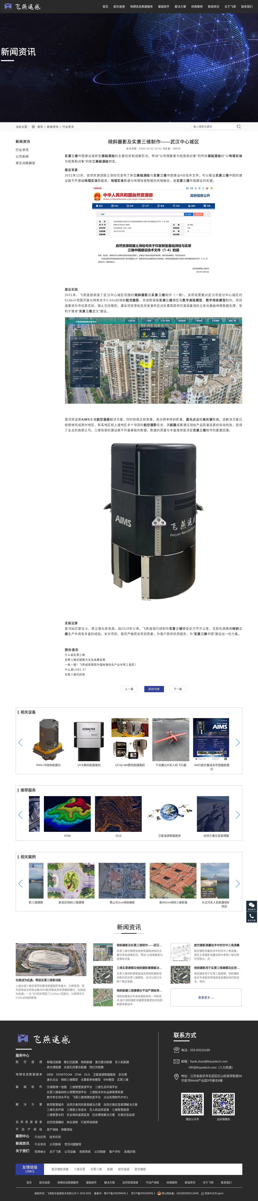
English (219, 1193)
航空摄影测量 (60, 1169)
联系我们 (247, 6)
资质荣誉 (85, 1151)
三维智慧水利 (55, 1114)
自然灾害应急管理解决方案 (205, 835)
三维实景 (79, 1169)
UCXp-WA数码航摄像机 (129, 765)
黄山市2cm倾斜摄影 (103, 902)
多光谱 (122, 1074)
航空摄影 (140, 1169)
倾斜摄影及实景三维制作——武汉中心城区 (140, 945)
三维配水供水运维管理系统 (106, 1092)
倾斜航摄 (86, 1062)
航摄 (110, 1169)
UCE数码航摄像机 (88, 765)
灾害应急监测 (126, 1114)
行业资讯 (68, 126)
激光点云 (52, 1079)
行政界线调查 (89, 1122)
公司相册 (100, 1151)
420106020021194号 (187, 1193)
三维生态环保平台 (106, 1087)
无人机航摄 (122, 1062)
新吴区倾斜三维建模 (52, 902)
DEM (50, 1074)
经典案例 (197, 6)
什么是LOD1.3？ (76, 669)
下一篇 (178, 689)
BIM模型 (109, 1079)
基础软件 (163, 6)
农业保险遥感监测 (78, 1114)
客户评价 (115, 1151)
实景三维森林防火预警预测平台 (67, 1092)
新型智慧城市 (55, 1104)
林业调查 (72, 1122)
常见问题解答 (25, 163)
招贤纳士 (40, 1151)
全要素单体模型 (91, 1079)
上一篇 (129, 689)
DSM (52, 835)
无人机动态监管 (99, 1109)
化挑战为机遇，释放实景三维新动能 (38, 980)
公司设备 (70, 1151)
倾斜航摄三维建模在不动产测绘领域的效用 (140, 990)
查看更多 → (206, 997)
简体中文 (210, 1193)
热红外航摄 (96, 1067)
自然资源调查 (130, 1182)
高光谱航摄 (54, 1067)
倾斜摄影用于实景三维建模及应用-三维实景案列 (217, 967)
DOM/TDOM (64, 1074)
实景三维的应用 (75, 674)
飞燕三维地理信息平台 (86, 1097)
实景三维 (122, 1079)
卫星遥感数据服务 (154, 835)
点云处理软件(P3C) (116, 1097)
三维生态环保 (55, 1109)
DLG (104, 835)
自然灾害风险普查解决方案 (84, 1104)
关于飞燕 (230, 6)
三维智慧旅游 (120, 1109)
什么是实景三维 (75, 654)
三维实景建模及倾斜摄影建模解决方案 (140, 967)
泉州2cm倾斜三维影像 (155, 902)
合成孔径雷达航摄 (75, 1067)
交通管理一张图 (57, 1087)
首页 (105, 6)
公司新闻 (22, 156)
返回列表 (154, 689)
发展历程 (129, 1151)
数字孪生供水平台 (58, 1097)
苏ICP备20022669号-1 (143, 1193)
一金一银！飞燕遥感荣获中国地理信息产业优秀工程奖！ (101, 664)
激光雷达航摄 (103, 1062)
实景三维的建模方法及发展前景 (85, 659)
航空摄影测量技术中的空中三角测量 (216, 945)
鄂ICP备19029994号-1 (116, 1193)
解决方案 (180, 6)
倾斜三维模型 (69, 1079)
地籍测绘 (66, 1129)
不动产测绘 (152, 1182)
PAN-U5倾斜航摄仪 (47, 765)
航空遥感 (119, 6)
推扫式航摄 (71, 1062)
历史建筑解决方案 (103, 1114)
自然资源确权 (55, 1122)
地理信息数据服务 (141, 6)
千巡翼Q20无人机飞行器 (169, 765)
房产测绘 (52, 1129)
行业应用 (40, 1136)
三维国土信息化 (77, 1109)
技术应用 (55, 1136)
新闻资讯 (213, 6)
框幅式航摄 (54, 1062)
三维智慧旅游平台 (81, 1087)
